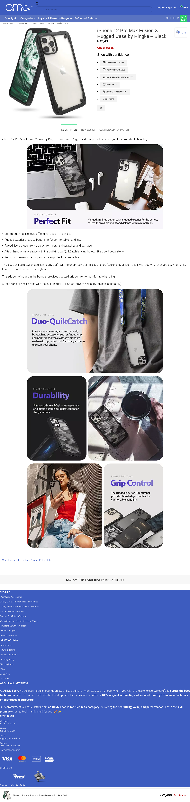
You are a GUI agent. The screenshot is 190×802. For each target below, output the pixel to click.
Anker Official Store (8, 635)
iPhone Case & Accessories (12, 611)
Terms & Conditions (9, 655)
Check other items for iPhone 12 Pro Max (27, 560)
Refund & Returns (7, 650)
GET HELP (172, 18)
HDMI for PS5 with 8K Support (13, 626)
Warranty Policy (7, 659)
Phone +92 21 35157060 (7, 729)
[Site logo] (19, 7)
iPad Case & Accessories (11, 597)
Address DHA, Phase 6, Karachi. (10, 744)
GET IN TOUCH (7, 716)
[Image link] (28, 758)
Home (4, 23)
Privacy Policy (6, 645)
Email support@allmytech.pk (10, 737)
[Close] (101, 108)
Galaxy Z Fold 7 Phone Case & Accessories (19, 602)
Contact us (5, 674)
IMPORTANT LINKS (9, 640)
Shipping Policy (7, 664)
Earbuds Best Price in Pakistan (13, 616)
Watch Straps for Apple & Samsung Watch (19, 621)
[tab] (69, 128)
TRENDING (5, 592)
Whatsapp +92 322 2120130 (7, 722)
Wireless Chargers (8, 630)
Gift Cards (4, 679)
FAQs (2, 669)
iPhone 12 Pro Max (15, 23)
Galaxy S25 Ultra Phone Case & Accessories (19, 606)
